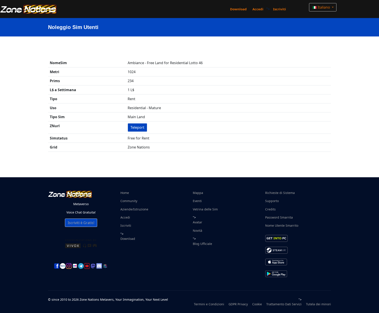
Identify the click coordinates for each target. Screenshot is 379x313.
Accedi (257, 9)
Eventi (197, 201)
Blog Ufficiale (202, 244)
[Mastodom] (93, 266)
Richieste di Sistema (280, 193)
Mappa (198, 193)
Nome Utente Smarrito (281, 225)
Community (128, 201)
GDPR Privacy (238, 304)
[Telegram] (81, 266)
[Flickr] (75, 265)
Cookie (257, 304)
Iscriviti (279, 9)
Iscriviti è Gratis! (81, 222)
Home (124, 193)
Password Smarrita (279, 217)
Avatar (197, 222)
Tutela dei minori (318, 304)
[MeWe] (63, 266)
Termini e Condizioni (209, 304)
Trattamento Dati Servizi (284, 304)
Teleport (137, 127)
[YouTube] (87, 266)
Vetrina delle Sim (205, 209)
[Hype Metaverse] (105, 266)
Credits (270, 209)
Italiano (324, 7)
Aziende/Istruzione (134, 209)
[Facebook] (57, 266)
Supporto (272, 201)
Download (238, 9)
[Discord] (99, 266)
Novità (197, 230)
